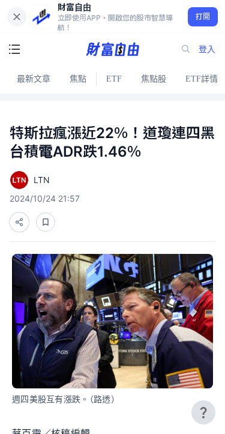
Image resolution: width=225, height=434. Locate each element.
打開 (203, 16)
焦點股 (153, 78)
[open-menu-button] (14, 49)
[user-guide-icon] (203, 412)
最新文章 (33, 78)
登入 (207, 49)
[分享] (19, 222)
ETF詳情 (201, 78)
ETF (114, 78)
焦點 (78, 78)
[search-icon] (186, 49)
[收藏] (45, 222)
